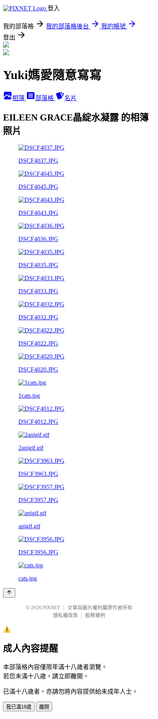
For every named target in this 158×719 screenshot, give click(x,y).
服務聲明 (95, 615)
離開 (44, 707)
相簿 (19, 98)
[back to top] (9, 593)
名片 (70, 98)
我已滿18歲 (18, 707)
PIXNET (51, 607)
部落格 (45, 98)
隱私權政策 (65, 615)
